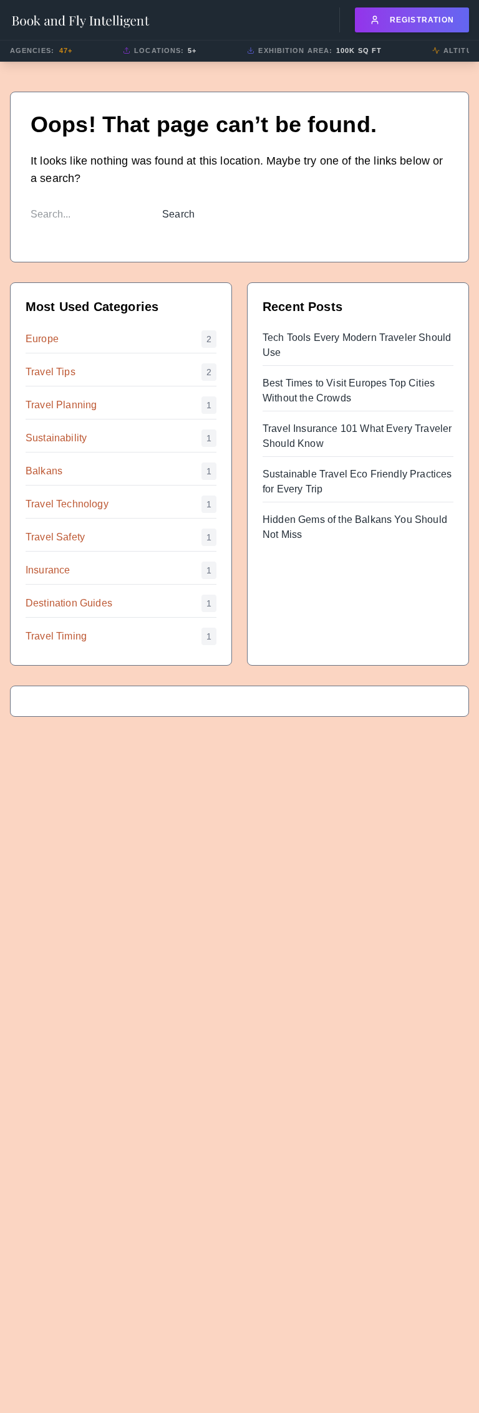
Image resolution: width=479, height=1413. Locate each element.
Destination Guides (69, 603)
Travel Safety (55, 537)
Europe (42, 338)
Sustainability (56, 438)
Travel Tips (50, 371)
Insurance (48, 570)
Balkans (44, 471)
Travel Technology (67, 504)
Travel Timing (56, 636)
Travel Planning (61, 405)
